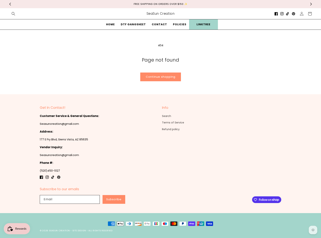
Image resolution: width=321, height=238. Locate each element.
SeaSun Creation (59, 230)
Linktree (203, 24)
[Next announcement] (311, 4)
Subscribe (113, 199)
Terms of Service (173, 122)
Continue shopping (160, 77)
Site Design (79, 230)
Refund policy (171, 129)
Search (166, 116)
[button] (13, 14)
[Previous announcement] (10, 4)
